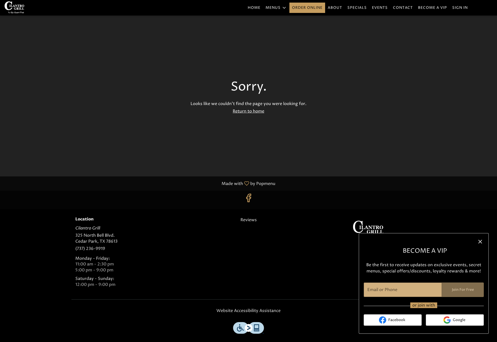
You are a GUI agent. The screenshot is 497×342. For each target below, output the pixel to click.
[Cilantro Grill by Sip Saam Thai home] (27, 7)
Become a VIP (432, 7)
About (335, 7)
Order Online (307, 7)
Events (380, 7)
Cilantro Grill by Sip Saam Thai (369, 228)
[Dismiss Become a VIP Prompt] (480, 241)
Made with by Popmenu (139, 183)
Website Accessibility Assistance (248, 311)
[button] (276, 8)
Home (254, 7)
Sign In (460, 7)
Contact (403, 7)
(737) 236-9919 (90, 248)
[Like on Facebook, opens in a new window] (248, 199)
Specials (357, 7)
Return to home (248, 111)
